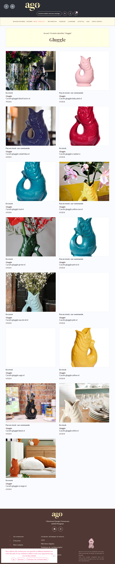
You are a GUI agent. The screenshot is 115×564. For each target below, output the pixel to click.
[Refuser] (54, 556)
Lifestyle (80, 21)
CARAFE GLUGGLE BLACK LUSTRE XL (18, 98)
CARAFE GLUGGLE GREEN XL (15, 264)
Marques (41, 21)
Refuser (21, 559)
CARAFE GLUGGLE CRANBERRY (69, 154)
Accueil (46, 33)
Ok (14, 559)
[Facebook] (54, 529)
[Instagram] (60, 529)
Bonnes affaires (19, 21)
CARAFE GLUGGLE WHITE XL (69, 431)
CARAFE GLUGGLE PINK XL (68, 320)
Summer (29, 21)
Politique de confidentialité (37, 559)
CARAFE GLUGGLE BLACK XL (15, 431)
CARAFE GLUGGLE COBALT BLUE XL (18, 154)
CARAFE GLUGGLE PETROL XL (69, 264)
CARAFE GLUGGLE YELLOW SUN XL (71, 209)
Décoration (52, 21)
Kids (88, 21)
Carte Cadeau (97, 21)
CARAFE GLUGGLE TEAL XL (15, 209)
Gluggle (9, 96)
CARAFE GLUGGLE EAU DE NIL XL (17, 320)
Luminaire (71, 21)
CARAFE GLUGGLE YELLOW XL (69, 375)
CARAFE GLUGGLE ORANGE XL (16, 486)
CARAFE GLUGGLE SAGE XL (15, 375)
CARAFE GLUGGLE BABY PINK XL (70, 98)
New (35, 21)
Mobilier (62, 21)
